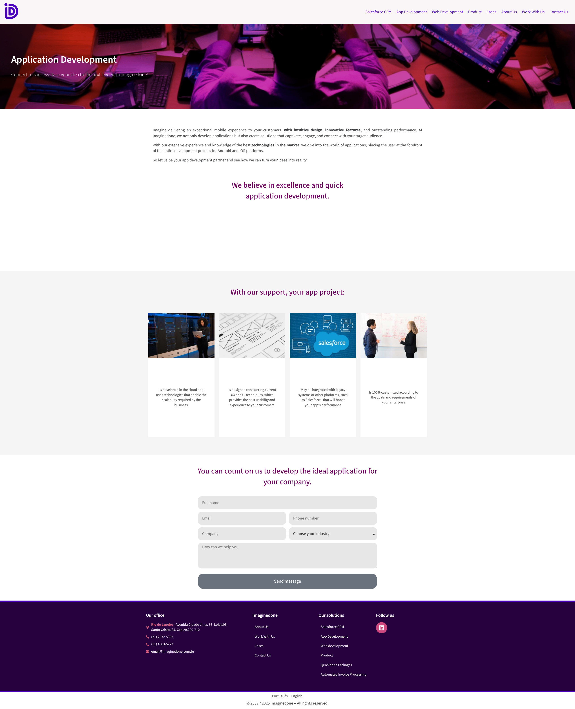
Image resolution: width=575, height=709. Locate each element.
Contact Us (559, 12)
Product (475, 12)
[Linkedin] (381, 627)
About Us (509, 12)
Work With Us (533, 12)
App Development (411, 12)
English (296, 696)
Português (280, 696)
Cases (491, 12)
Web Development (447, 12)
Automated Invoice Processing (343, 674)
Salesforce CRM (378, 12)
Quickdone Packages (336, 665)
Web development (334, 645)
